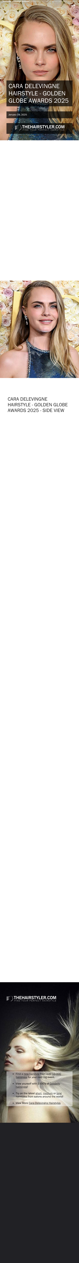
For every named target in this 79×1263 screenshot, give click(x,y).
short (38, 1093)
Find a (20, 1074)
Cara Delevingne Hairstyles (45, 1103)
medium (48, 1093)
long (59, 1093)
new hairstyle (32, 1074)
